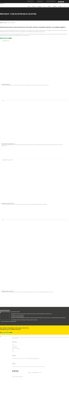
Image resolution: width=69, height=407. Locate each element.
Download (54, 6)
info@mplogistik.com (36, 358)
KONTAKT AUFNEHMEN (5, 38)
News (44, 6)
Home (29, 6)
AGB (40, 372)
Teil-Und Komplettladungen (16, 348)
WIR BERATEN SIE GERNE (5, 332)
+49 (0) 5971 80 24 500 (30, 358)
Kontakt (60, 6)
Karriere (49, 6)
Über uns (33, 6)
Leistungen (39, 6)
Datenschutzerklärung (35, 372)
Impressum (29, 372)
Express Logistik (14, 347)
